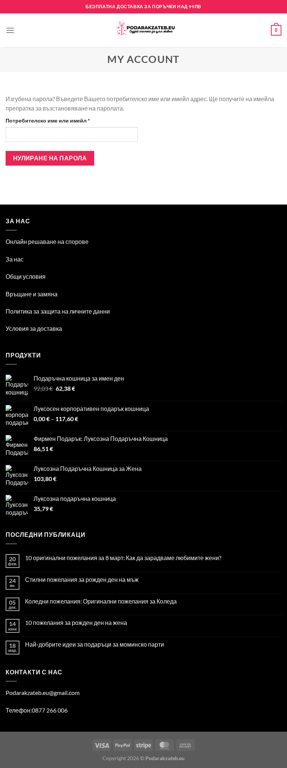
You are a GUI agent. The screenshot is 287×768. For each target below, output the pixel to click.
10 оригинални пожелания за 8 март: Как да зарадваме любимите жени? (123, 557)
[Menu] (10, 30)
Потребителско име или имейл (67, 120)
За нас (15, 259)
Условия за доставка (34, 328)
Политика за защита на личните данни (58, 311)
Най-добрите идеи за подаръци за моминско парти (94, 644)
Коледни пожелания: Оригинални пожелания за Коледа (101, 601)
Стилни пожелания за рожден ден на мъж (82, 579)
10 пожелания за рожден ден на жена (76, 622)
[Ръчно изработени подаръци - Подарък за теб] (143, 30)
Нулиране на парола (50, 158)
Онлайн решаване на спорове (47, 241)
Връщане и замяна (32, 293)
